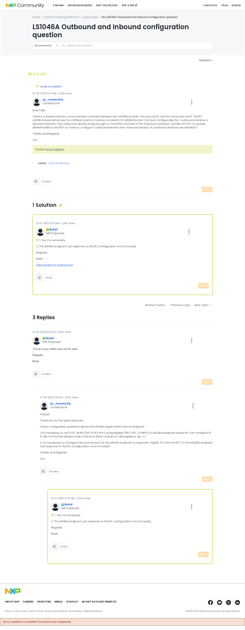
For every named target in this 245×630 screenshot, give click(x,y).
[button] (192, 102)
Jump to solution (51, 86)
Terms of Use (20, 611)
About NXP (12, 601)
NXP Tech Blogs (107, 5)
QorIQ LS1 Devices (58, 163)
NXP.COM (128, 5)
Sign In (236, 5)
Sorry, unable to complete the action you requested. (37, 622)
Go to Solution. (54, 149)
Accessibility (75, 611)
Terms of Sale (36, 611)
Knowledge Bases (80, 5)
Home (36, 17)
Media (58, 601)
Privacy (8, 611)
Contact (72, 601)
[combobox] (136, 45)
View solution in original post (54, 265)
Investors (44, 601)
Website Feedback (93, 611)
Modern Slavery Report (56, 611)
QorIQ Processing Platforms (61, 17)
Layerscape (90, 17)
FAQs (225, 5)
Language (210, 5)
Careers (28, 601)
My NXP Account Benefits (99, 601)
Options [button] (204, 60)
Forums (58, 5)
